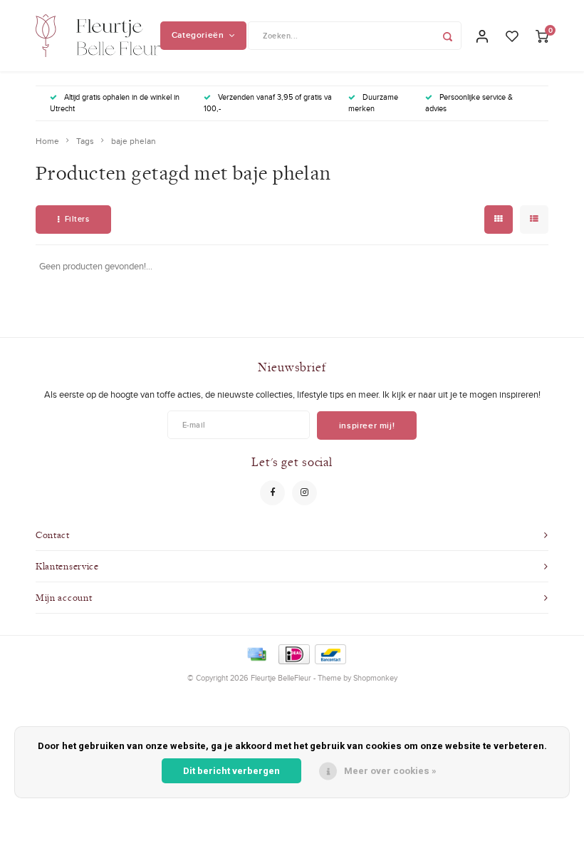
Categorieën (198, 35)
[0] (542, 36)
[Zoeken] (447, 35)
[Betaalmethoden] (255, 652)
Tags (85, 141)
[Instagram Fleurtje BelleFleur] (304, 492)
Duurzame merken (373, 102)
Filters (77, 219)
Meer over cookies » (390, 771)
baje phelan (133, 141)
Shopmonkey (375, 677)
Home (47, 141)
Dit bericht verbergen (231, 771)
